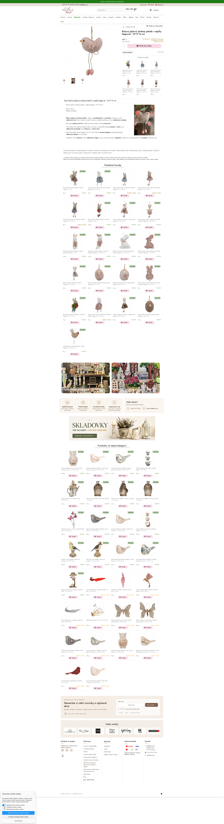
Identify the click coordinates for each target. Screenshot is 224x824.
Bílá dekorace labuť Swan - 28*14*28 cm (97, 620)
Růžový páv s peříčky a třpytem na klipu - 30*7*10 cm (121, 590)
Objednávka (160, 5)
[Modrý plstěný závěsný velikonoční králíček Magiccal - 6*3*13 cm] (142, 64)
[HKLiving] (140, 731)
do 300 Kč (113, 150)
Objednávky (107, 746)
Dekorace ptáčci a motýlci (123, 150)
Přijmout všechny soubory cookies (18, 813)
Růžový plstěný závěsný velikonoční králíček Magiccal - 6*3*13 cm (127, 90)
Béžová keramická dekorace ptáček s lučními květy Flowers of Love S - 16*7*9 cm (147, 651)
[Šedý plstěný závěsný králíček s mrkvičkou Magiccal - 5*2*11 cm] (75, 304)
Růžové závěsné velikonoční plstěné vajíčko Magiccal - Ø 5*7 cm (99, 283)
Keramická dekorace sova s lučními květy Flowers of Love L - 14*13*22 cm (71, 469)
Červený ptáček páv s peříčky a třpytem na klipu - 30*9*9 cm (97, 590)
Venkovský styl (98, 150)
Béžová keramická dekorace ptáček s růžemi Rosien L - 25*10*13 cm (122, 560)
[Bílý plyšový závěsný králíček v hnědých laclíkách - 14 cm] (75, 241)
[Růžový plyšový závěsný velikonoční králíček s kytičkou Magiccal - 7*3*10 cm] (149, 241)
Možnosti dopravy (127, 52)
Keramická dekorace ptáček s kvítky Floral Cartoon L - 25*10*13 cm (121, 530)
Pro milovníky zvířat (106, 152)
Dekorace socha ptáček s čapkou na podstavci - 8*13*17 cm (70, 560)
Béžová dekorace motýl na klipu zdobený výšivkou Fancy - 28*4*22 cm (121, 621)
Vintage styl (90, 150)
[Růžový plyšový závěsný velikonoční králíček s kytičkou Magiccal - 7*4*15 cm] (149, 209)
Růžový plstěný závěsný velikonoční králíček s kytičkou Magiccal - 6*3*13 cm (99, 315)
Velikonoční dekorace (82, 150)
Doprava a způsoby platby (90, 746)
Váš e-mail (120, 701)
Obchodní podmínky (88, 749)
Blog (84, 777)
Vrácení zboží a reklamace (90, 757)
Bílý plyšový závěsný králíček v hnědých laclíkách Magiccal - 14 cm (73, 252)
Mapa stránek (86, 774)
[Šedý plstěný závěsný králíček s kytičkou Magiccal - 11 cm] (128, 64)
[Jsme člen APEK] (62, 755)
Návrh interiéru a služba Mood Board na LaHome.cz (91, 770)
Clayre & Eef (130, 27)
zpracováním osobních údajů (132, 709)
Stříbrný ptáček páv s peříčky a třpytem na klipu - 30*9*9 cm (72, 621)
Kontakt (85, 751)
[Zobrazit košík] (150, 10)
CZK (131, 9)
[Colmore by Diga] (154, 731)
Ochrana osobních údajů (89, 754)
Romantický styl (106, 150)
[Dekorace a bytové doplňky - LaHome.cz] (68, 10)
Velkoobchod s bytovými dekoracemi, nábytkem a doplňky (89, 764)
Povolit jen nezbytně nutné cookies (18, 817)
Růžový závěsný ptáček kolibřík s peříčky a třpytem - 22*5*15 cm (147, 590)
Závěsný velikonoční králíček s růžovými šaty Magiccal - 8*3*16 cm (124, 220)
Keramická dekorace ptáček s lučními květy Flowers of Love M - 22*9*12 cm (97, 469)
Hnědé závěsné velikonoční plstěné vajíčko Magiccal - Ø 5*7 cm (149, 315)
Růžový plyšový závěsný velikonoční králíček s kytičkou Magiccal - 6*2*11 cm (149, 283)
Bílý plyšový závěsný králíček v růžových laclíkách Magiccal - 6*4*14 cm (98, 252)
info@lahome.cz (84, 5)
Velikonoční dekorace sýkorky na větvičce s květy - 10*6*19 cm (72, 590)
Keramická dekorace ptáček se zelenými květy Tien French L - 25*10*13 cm (96, 651)
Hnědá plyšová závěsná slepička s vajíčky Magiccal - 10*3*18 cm (73, 347)
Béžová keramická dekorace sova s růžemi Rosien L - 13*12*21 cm (122, 651)
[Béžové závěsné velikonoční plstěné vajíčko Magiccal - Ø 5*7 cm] (124, 273)
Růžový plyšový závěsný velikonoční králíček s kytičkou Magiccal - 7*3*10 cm (149, 252)
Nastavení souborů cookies (110, 754)
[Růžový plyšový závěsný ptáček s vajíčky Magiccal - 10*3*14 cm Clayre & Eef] (64, 81)
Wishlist (152, 5)
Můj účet (144, 5)
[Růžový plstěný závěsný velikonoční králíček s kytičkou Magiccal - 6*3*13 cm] (99, 304)
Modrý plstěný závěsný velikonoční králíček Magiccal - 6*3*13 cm (141, 71)
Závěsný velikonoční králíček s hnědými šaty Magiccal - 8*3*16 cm (124, 315)
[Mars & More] (112, 731)
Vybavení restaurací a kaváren (91, 760)
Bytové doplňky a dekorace (69, 150)
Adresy (105, 749)
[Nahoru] (161, 793)
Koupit (75, 195)
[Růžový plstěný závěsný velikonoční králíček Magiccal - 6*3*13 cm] (128, 83)
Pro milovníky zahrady (77, 152)
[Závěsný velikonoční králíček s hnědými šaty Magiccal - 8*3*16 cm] (124, 304)
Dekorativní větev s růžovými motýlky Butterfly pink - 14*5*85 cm (72, 530)
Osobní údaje (107, 752)
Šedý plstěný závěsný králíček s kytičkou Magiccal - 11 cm (127, 71)
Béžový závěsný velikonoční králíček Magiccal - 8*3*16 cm (72, 283)
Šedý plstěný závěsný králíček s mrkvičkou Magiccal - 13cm (155, 90)
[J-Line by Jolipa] (98, 731)
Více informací (18, 820)
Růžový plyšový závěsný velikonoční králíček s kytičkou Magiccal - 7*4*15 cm (149, 220)
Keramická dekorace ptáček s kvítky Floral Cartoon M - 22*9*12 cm (96, 681)
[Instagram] (62, 750)
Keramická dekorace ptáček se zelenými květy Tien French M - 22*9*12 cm (121, 469)
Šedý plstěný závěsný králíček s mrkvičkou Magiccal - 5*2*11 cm (74, 315)
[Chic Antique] (84, 731)
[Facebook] (67, 750)
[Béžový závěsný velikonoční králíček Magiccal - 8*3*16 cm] (75, 273)
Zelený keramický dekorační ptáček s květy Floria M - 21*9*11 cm (72, 651)
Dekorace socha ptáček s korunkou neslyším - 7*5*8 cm (97, 499)
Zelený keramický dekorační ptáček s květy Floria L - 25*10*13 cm (97, 530)
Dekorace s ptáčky (97, 152)
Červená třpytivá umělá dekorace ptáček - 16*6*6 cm (71, 681)
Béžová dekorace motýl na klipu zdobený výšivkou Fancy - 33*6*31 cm (146, 621)
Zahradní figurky (87, 152)
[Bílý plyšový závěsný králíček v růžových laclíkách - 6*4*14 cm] (99, 241)
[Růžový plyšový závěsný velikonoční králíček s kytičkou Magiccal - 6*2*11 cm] (149, 273)
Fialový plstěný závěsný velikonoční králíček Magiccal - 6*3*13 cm (141, 90)
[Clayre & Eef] (70, 731)
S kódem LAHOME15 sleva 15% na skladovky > (112, 2)
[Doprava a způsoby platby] (132, 748)
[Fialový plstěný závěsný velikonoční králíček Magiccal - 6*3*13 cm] (142, 83)
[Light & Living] (126, 731)
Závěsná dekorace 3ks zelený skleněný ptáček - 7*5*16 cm (146, 469)
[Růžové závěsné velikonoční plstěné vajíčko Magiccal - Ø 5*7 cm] (99, 273)
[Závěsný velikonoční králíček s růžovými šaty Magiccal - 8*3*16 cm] (124, 209)
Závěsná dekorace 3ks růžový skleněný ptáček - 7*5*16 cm (146, 530)
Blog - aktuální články (88, 780)
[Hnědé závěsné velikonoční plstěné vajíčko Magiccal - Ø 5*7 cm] (149, 304)
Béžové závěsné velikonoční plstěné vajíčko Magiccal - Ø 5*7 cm (124, 283)
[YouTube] (71, 750)
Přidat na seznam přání (155, 26)
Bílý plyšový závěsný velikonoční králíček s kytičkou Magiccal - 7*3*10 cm (123, 252)
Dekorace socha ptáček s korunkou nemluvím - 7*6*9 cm (122, 499)
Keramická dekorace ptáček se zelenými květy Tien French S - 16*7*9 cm (146, 560)
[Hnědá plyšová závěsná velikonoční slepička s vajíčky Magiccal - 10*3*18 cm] (75, 336)
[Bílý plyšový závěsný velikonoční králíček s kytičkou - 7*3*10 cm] (124, 241)
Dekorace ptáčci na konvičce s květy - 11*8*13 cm (70, 499)
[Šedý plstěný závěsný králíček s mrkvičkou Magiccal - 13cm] (156, 83)
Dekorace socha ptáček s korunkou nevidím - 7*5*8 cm (147, 499)
